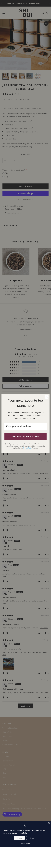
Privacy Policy (23, 833)
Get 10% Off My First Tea (26, 436)
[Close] (49, 823)
